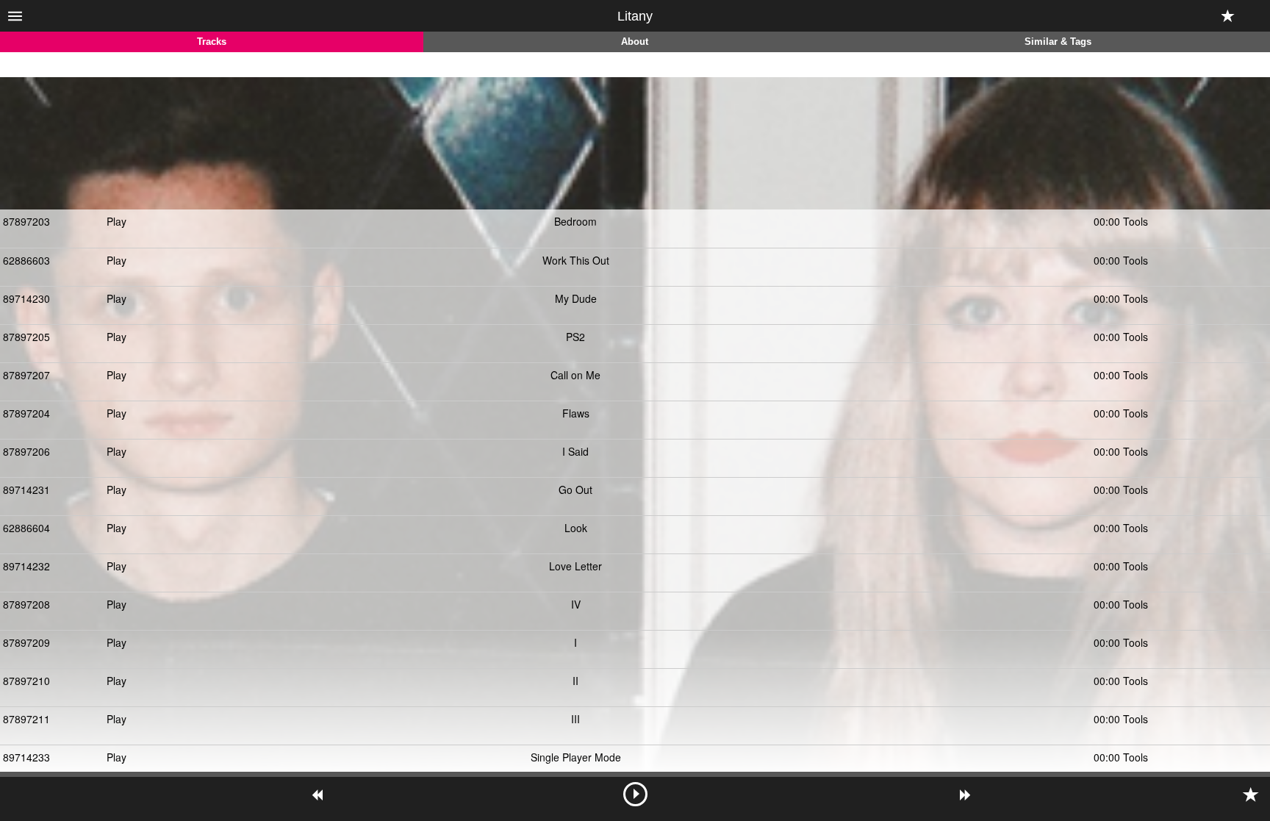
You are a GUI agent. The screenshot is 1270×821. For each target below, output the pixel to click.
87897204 (26, 413)
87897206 (26, 451)
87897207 (26, 375)
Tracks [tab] (211, 42)
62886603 (26, 260)
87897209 (26, 642)
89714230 (26, 298)
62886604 (26, 527)
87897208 (26, 604)
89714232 (26, 566)
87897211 (26, 718)
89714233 (26, 757)
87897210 (26, 680)
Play (116, 221)
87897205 (26, 336)
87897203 (26, 221)
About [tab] (634, 42)
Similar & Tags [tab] (1058, 42)
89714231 (26, 489)
